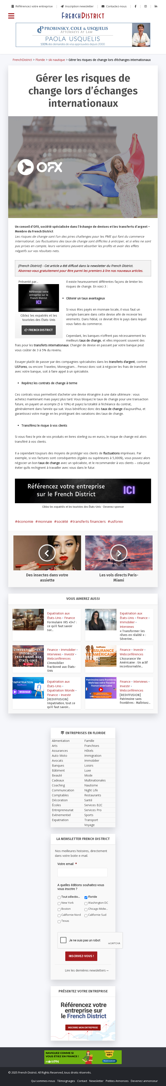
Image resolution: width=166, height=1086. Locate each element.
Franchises (91, 746)
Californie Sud (97, 915)
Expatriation (60, 820)
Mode (88, 775)
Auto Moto (59, 755)
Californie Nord (71, 915)
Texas (65, 921)
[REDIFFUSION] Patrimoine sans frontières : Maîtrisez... (135, 699)
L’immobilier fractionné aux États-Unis (61, 667)
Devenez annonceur (144, 1081)
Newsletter (96, 1081)
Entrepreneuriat (62, 810)
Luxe (87, 770)
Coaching (58, 785)
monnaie (45, 521)
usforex (116, 521)
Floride (40, 60)
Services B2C (93, 805)
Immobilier (127, 622)
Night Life (91, 790)
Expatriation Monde (61, 690)
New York (67, 903)
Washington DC (98, 903)
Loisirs (88, 765)
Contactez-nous (116, 6)
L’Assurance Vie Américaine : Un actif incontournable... (134, 662)
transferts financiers (89, 521)
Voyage (89, 825)
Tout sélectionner (71, 897)
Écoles (56, 805)
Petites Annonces (117, 1081)
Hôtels (88, 751)
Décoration (60, 800)
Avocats (57, 760)
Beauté (57, 775)
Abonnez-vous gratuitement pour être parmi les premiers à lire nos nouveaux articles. (80, 271)
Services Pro (93, 810)
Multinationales (95, 780)
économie (25, 521)
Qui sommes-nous (43, 1081)
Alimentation (61, 741)
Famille (89, 741)
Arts (54, 746)
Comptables (60, 795)
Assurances (60, 751)
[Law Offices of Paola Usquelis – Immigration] (83, 35)
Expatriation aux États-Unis (58, 615)
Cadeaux (58, 780)
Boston (66, 909)
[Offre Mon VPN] (83, 1057)
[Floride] (83, 15)
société (62, 521)
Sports (88, 815)
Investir (69, 654)
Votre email (67, 864)
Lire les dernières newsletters (87, 970)
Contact (82, 1081)
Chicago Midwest (98, 909)
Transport (91, 820)
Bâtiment (58, 770)
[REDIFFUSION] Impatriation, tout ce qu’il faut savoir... (61, 703)
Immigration (92, 755)
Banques (58, 765)
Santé (88, 800)
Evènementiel (61, 815)
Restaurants (92, 795)
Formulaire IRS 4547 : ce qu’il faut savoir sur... (62, 626)
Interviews (127, 627)
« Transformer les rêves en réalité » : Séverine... (133, 635)
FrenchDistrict (22, 60)
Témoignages (66, 1081)
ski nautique (56, 60)
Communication (63, 790)
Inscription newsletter (79, 6)
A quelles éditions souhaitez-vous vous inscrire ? (80, 887)
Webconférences (59, 658)
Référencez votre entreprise (34, 6)
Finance (69, 618)
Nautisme (91, 785)
